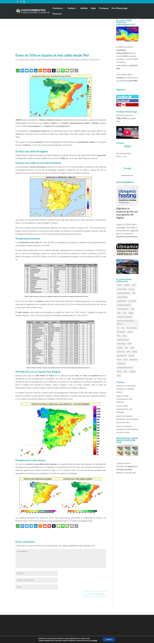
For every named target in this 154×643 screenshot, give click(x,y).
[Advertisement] (61, 36)
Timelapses (104, 8)
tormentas (132, 371)
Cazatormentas (23, 60)
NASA (129, 344)
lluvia (118, 336)
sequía (125, 359)
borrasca (131, 289)
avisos (134, 285)
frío (118, 328)
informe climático (132, 328)
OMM (128, 352)
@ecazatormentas (123, 153)
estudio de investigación (124, 317)
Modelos (71, 8)
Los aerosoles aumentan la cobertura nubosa (126, 389)
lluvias (125, 336)
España (131, 313)
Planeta (134, 352)
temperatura (133, 359)
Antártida (127, 285)
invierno (130, 332)
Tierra (125, 371)
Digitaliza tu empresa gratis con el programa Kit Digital (127, 213)
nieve (126, 348)
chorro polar (132, 301)
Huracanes (57, 14)
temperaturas (121, 363)
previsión (131, 355)
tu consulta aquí (129, 473)
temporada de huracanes (125, 367)
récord (119, 359)
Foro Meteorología (119, 8)
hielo (122, 328)
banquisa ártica (122, 289)
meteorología (121, 344)
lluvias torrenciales (123, 340)
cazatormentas (121, 301)
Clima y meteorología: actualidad (76, 60)
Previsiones (57, 8)
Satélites (84, 8)
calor (133, 293)
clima (132, 309)
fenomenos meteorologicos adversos (125, 322)
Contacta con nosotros (127, 237)
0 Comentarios (94, 60)
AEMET (119, 285)
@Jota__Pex (121, 156)
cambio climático (122, 297)
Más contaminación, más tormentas (124, 399)
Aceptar (109, 639)
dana (124, 313)
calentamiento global (123, 293)
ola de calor (120, 352)
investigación (121, 332)
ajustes (94, 641)
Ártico (119, 375)
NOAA (132, 348)
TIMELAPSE (121, 118)
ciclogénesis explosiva (124, 305)
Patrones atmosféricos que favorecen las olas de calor (127, 419)
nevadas (119, 348)
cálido (119, 313)
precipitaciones (121, 355)
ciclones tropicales (123, 309)
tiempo (119, 371)
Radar (93, 8)
